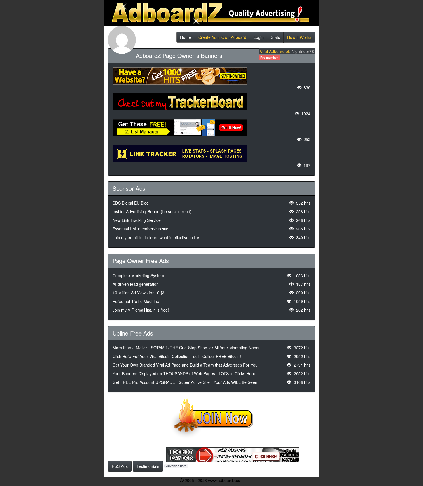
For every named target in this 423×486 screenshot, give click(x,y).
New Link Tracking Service (137, 220)
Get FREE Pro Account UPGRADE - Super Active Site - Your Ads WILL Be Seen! (185, 382)
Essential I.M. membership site (140, 229)
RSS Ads (120, 466)
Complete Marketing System (138, 275)
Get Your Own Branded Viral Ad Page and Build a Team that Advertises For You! (186, 365)
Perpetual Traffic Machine (136, 301)
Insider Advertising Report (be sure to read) (152, 211)
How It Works (299, 38)
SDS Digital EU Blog (131, 203)
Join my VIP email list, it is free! (141, 310)
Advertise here (176, 466)
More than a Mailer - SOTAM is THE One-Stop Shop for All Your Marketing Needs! (187, 347)
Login (258, 38)
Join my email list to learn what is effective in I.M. (157, 237)
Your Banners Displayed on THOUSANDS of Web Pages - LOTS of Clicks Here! (184, 373)
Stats (275, 38)
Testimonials (147, 466)
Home (185, 38)
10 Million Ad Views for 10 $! (138, 293)
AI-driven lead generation (136, 284)
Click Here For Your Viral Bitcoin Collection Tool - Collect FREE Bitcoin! (177, 356)
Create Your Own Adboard (222, 38)
